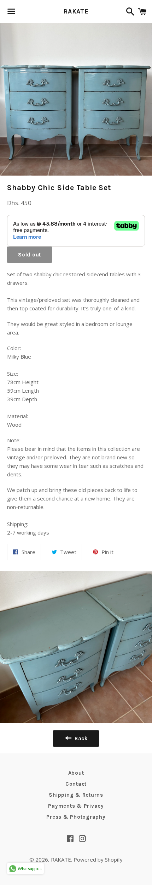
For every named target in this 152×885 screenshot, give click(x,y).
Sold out (29, 254)
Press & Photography (75, 817)
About (76, 773)
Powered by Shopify (98, 859)
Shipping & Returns (76, 795)
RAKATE (76, 11)
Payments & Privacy (76, 806)
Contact (76, 784)
